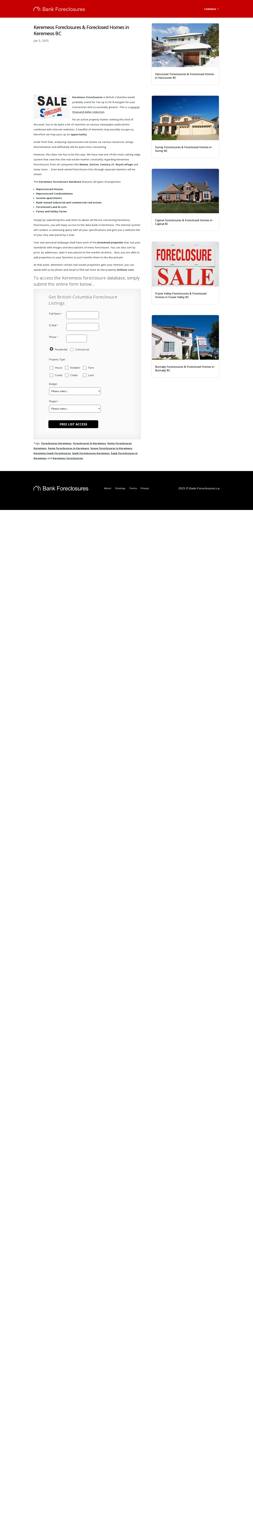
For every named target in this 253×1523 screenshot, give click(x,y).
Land (91, 375)
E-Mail (52, 325)
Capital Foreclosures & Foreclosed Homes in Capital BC (183, 222)
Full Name (55, 313)
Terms (133, 488)
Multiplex (75, 367)
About (107, 488)
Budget (53, 384)
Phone (52, 337)
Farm (91, 367)
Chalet (73, 375)
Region (53, 401)
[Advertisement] (87, 69)
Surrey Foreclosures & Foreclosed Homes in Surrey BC (183, 149)
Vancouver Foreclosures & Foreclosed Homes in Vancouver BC (184, 76)
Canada (210, 9)
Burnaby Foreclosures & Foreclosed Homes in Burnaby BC (184, 368)
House (58, 367)
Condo (58, 375)
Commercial (82, 349)
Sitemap (120, 488)
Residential (61, 349)
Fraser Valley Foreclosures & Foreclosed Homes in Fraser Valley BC (181, 295)
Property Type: (57, 359)
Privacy (145, 488)
